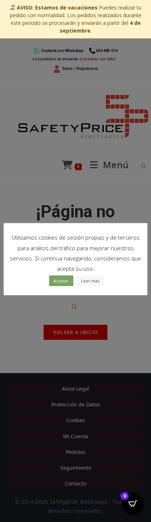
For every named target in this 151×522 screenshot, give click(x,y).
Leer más (90, 280)
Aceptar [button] (61, 280)
